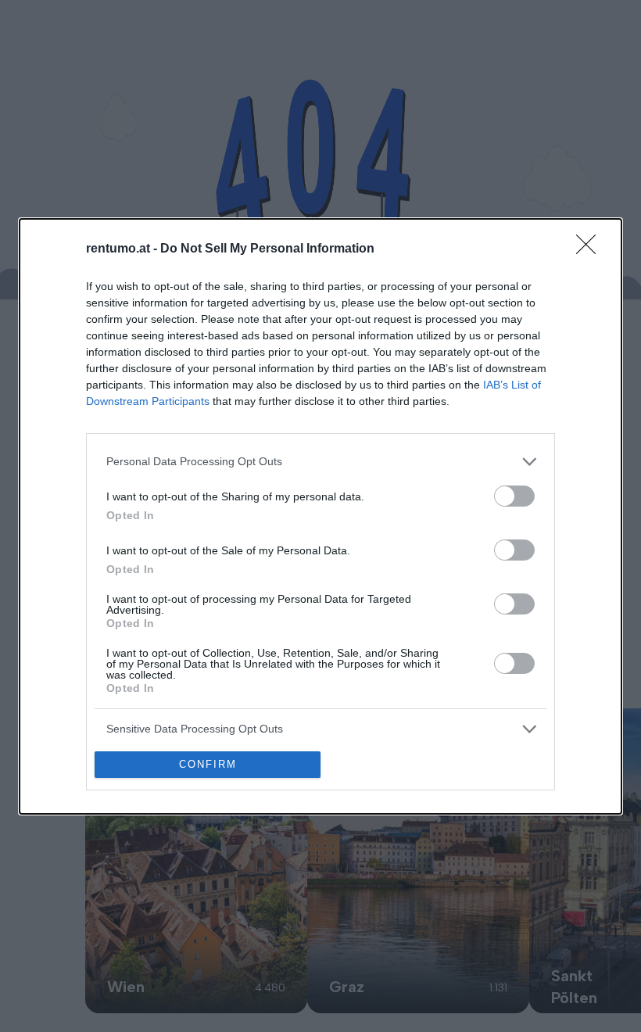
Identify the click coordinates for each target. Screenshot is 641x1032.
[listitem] (320, 461)
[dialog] (320, 516)
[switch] (514, 496)
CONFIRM (208, 764)
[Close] (591, 249)
